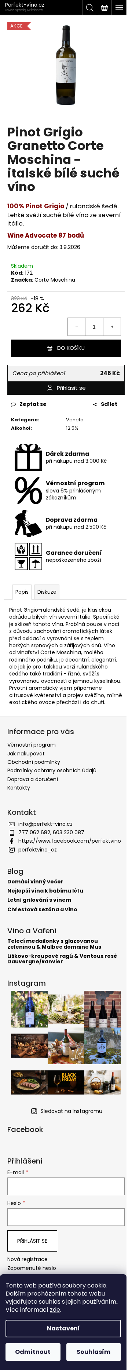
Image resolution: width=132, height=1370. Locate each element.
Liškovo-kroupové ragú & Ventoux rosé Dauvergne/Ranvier (62, 959)
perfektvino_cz (37, 849)
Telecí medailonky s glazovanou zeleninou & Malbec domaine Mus (54, 944)
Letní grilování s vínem (39, 900)
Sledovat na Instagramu (71, 1111)
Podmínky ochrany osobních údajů (51, 770)
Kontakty (18, 787)
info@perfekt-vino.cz (45, 824)
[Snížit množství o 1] (76, 327)
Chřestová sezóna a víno (42, 909)
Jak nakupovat (26, 753)
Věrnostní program (31, 744)
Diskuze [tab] (46, 592)
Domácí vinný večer (35, 881)
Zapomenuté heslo (31, 1268)
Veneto (75, 419)
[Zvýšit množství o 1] (112, 327)
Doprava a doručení (32, 779)
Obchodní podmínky (33, 762)
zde (55, 1309)
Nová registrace (27, 1259)
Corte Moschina (54, 279)
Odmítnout (33, 1352)
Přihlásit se (32, 1241)
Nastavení (63, 1328)
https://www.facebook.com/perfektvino (69, 841)
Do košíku (71, 348)
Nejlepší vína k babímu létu (45, 891)
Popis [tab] (22, 592)
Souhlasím (93, 1352)
